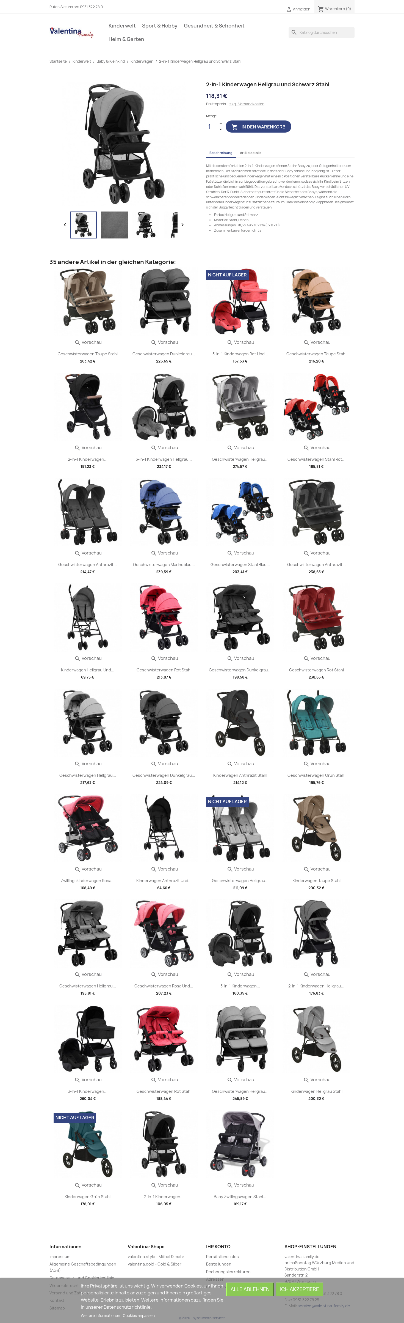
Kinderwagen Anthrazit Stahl (240, 775)
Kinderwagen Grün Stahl (87, 1196)
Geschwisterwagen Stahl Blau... (240, 564)
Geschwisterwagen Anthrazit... (87, 564)
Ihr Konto (218, 1247)
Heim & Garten (126, 39)
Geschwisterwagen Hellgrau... (240, 459)
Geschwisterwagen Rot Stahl (164, 670)
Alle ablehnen (250, 1289)
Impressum (59, 1256)
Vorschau (88, 342)
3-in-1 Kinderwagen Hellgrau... (164, 459)
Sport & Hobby (160, 25)
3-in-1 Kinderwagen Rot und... (240, 353)
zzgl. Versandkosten (246, 103)
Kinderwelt (122, 25)
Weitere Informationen (101, 1315)
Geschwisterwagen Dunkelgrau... (163, 353)
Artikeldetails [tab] (250, 152)
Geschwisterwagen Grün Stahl (316, 775)
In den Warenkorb (258, 126)
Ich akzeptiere (299, 1289)
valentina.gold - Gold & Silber (154, 1264)
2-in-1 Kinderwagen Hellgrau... (316, 986)
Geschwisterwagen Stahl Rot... (316, 459)
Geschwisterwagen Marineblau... (164, 564)
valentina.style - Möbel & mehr (156, 1256)
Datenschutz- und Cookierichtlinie (81, 1277)
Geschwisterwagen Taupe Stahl (88, 353)
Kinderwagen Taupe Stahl (316, 880)
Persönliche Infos (222, 1256)
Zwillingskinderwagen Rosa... (88, 880)
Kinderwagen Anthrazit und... (164, 880)
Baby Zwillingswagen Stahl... (240, 1196)
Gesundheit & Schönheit (214, 25)
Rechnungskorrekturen (228, 1271)
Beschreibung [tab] (221, 152)
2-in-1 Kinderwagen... (87, 459)
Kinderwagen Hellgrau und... (87, 670)
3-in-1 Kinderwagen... (240, 986)
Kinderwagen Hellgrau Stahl (316, 1091)
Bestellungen (218, 1264)
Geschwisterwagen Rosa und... (163, 986)
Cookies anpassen (139, 1315)
